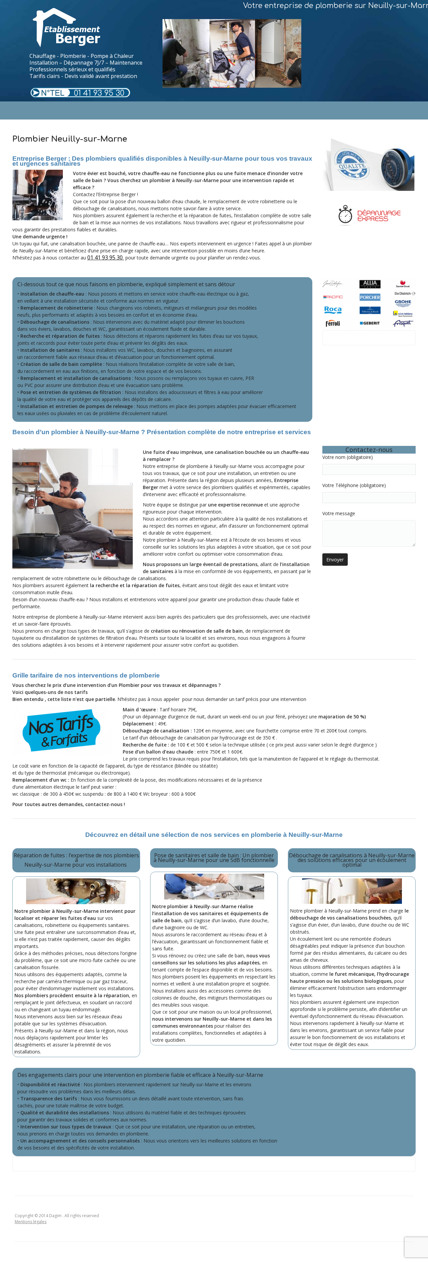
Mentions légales (30, 1222)
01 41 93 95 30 (99, 93)
